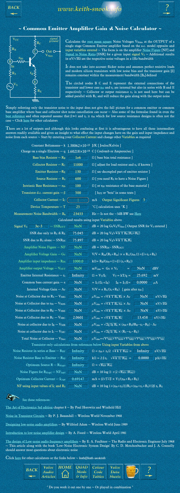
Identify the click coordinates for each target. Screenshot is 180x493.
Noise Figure (151, 50)
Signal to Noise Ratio (80, 54)
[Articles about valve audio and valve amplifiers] (48, 478)
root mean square (99, 41)
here (26, 120)
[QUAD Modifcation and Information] (82, 478)
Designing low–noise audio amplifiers (31, 424)
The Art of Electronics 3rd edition (29, 407)
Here (137, 214)
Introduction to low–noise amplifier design (35, 433)
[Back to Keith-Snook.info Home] (90, 19)
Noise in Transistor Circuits (25, 416)
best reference (15, 116)
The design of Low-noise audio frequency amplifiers (42, 441)
